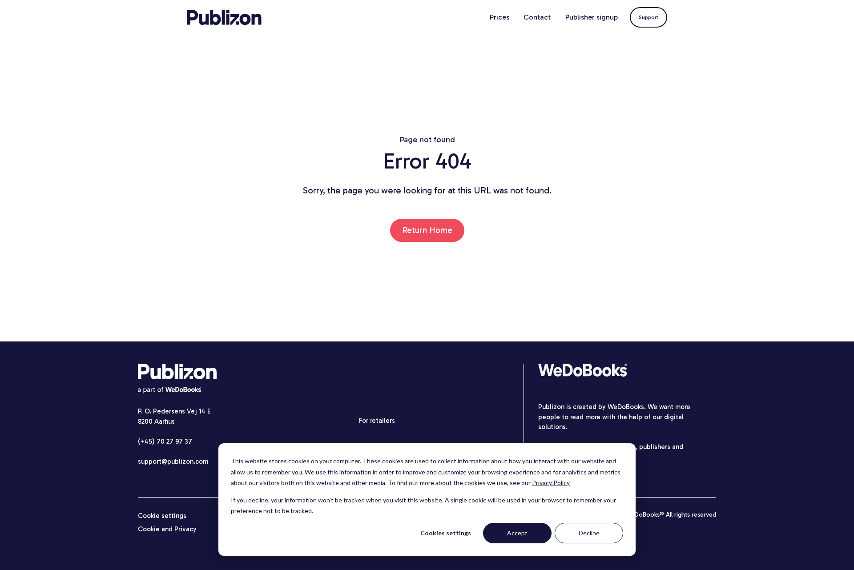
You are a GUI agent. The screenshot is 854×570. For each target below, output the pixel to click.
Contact (537, 17)
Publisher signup (591, 17)
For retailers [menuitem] (377, 421)
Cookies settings (445, 533)
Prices (499, 17)
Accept (517, 533)
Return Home (427, 230)
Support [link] (648, 17)
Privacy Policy (551, 482)
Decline (589, 533)
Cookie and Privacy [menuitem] (167, 529)
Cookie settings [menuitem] (162, 516)
